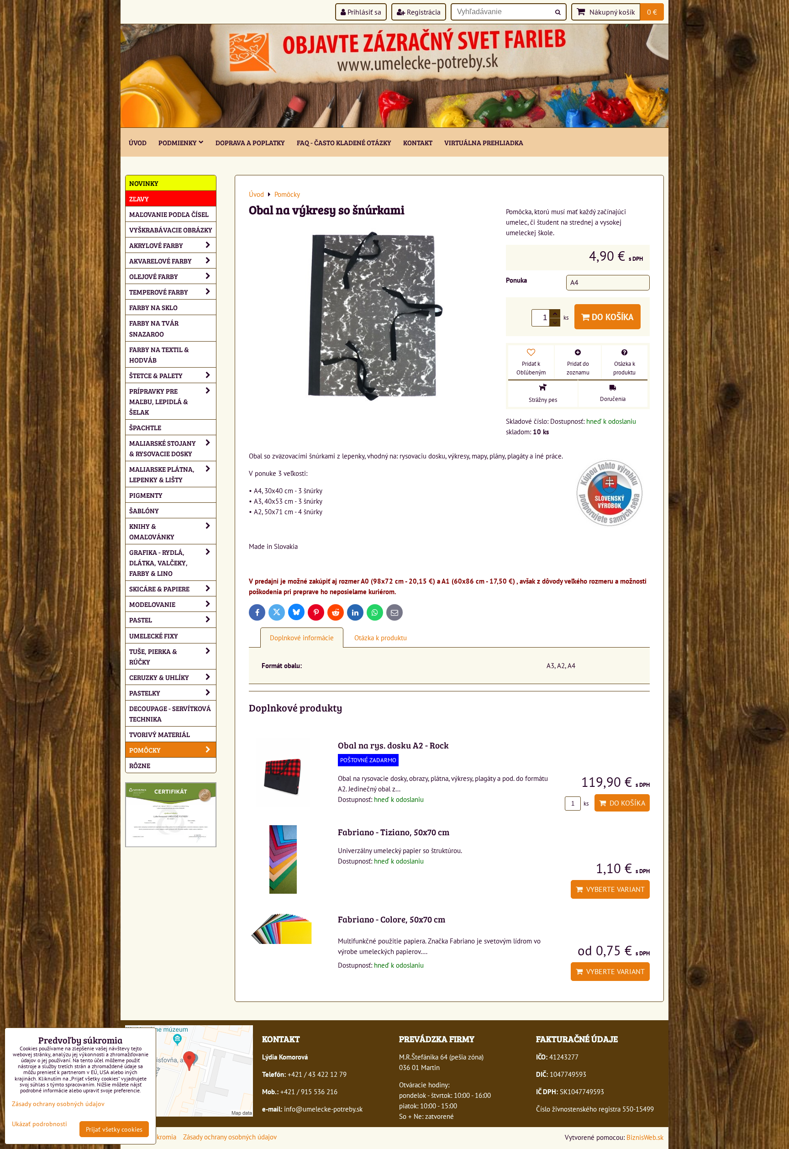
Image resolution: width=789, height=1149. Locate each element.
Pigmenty (146, 495)
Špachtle (145, 427)
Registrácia (423, 11)
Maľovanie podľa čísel (169, 214)
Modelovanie (152, 604)
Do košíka (611, 316)
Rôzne (139, 765)
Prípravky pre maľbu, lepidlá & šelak (158, 401)
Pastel (140, 619)
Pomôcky (145, 749)
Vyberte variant (614, 889)
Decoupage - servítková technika (170, 713)
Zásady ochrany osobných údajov (230, 1136)
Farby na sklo (153, 307)
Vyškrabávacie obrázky (170, 229)
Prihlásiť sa (363, 11)
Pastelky (144, 692)
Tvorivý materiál (159, 734)
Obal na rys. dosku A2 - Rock (393, 745)
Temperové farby (158, 291)
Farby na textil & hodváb (159, 354)
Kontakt (417, 142)
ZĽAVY (139, 198)
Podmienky (177, 142)
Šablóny (144, 510)
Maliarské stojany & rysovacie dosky (162, 448)
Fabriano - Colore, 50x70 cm (391, 919)
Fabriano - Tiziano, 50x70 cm (393, 832)
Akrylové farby (156, 245)
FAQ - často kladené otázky (344, 142)
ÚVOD (138, 142)
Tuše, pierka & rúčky (153, 656)
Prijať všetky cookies (114, 1129)
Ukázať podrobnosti (39, 1124)
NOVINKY (143, 183)
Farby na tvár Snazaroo (154, 328)
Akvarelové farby (160, 260)
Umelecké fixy (153, 635)
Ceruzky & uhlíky (159, 677)
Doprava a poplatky (250, 142)
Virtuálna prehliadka (483, 142)
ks (585, 803)
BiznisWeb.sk (644, 1137)
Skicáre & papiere (159, 588)
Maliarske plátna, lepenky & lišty (162, 474)
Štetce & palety (156, 375)
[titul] (394, 124)
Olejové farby (153, 276)
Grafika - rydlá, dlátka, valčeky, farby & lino (158, 562)
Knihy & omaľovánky (151, 531)
